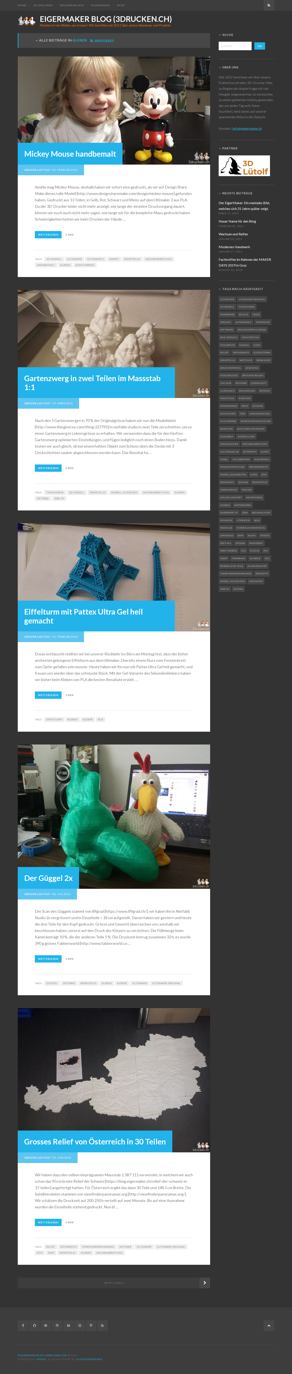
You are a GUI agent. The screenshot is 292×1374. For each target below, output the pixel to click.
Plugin (254, 550)
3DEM (223, 558)
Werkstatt (227, 482)
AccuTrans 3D (229, 451)
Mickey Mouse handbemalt (70, 153)
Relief (50, 1246)
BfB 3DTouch (228, 337)
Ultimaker (74, 259)
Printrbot (256, 543)
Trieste (265, 535)
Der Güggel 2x (48, 878)
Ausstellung (246, 436)
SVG (267, 558)
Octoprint (250, 451)
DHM (51, 1252)
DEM (245, 512)
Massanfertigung (232, 467)
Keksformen (228, 406)
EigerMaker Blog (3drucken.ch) (106, 19)
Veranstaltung (259, 413)
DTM (40, 1252)
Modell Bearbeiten (233, 474)
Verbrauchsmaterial (250, 527)
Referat (265, 390)
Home (22, 5)
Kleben (65, 265)
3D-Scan (257, 406)
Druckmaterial (230, 368)
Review (243, 482)
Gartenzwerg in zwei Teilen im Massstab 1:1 (92, 382)
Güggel (52, 983)
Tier (242, 413)
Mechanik (256, 581)
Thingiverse (55, 492)
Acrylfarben (85, 265)
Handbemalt (46, 265)
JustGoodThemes (89, 1359)
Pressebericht (258, 467)
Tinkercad (263, 322)
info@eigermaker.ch (247, 128)
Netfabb (43, 498)
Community (259, 383)
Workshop (263, 360)
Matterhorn (242, 505)
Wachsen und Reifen (233, 234)
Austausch (227, 390)
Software (226, 329)
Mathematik (241, 352)
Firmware (238, 558)
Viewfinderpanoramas (98, 1246)
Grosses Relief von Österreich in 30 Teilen (95, 1141)
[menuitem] (24, 5)
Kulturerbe (228, 421)
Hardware (227, 314)
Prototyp (262, 573)
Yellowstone (241, 459)
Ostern (240, 543)
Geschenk (251, 368)
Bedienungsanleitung (256, 421)
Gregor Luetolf (37, 169)
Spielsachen (247, 390)
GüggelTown (262, 352)
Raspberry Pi (229, 512)
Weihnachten (261, 512)
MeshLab (226, 527)
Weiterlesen (48, 234)
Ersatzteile (259, 482)
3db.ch (59, 498)
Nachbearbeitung (159, 259)
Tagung (247, 489)
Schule (243, 314)
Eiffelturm (54, 719)
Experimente (228, 489)
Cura (257, 345)
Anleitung (227, 398)
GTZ (243, 550)
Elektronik (261, 459)
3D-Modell (54, 259)
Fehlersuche (229, 375)
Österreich (68, 1246)
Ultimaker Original (166, 983)
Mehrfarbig (254, 497)
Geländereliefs (71, 5)
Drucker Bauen (252, 375)
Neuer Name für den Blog (237, 221)
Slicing (238, 589)
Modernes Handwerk (234, 247)
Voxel (224, 459)
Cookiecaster (229, 444)
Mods (256, 314)
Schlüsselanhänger (251, 429)
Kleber (88, 719)
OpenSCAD (226, 535)
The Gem (225, 383)
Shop (121, 5)
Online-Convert (231, 497)
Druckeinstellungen (252, 329)
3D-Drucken (43, 5)
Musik (252, 535)
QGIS (257, 520)
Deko (245, 406)
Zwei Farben (228, 550)
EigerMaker (100, 5)
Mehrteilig (132, 259)
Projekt (225, 322)
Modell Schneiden (124, 492)
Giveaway (226, 436)
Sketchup (246, 360)
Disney (114, 259)
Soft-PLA (225, 543)
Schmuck (226, 520)
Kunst (265, 451)
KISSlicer (245, 398)
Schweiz (255, 558)
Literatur (243, 520)
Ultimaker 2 (95, 259)
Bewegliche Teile (231, 566)
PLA (100, 719)
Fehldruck (227, 345)
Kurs (254, 474)
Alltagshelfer (257, 566)
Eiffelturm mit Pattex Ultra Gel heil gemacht (83, 616)
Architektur (250, 337)
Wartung (226, 429)
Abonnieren (103, 40)
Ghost (41, 1359)
